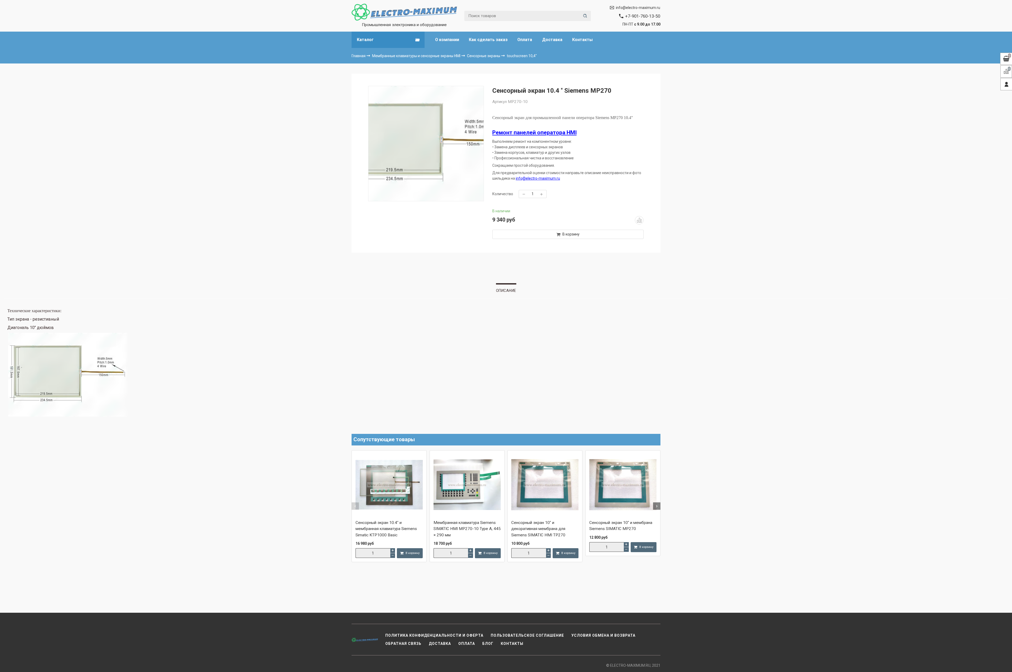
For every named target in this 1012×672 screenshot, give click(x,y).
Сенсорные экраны (484, 56)
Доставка (552, 39)
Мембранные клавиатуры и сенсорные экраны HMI (416, 56)
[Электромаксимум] (404, 12)
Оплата (524, 39)
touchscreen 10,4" (522, 56)
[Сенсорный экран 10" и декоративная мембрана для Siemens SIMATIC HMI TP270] (544, 485)
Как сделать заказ (488, 39)
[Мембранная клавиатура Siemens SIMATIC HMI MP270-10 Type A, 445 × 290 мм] (467, 485)
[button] (355, 506)
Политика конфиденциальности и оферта (434, 635)
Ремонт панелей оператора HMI (534, 132)
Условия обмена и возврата (603, 635)
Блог (487, 643)
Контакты (582, 39)
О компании (447, 39)
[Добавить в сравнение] (639, 220)
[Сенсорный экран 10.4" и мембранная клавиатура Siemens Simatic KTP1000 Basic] (389, 485)
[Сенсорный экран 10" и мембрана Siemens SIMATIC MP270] (622, 485)
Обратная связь (403, 643)
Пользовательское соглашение (527, 635)
